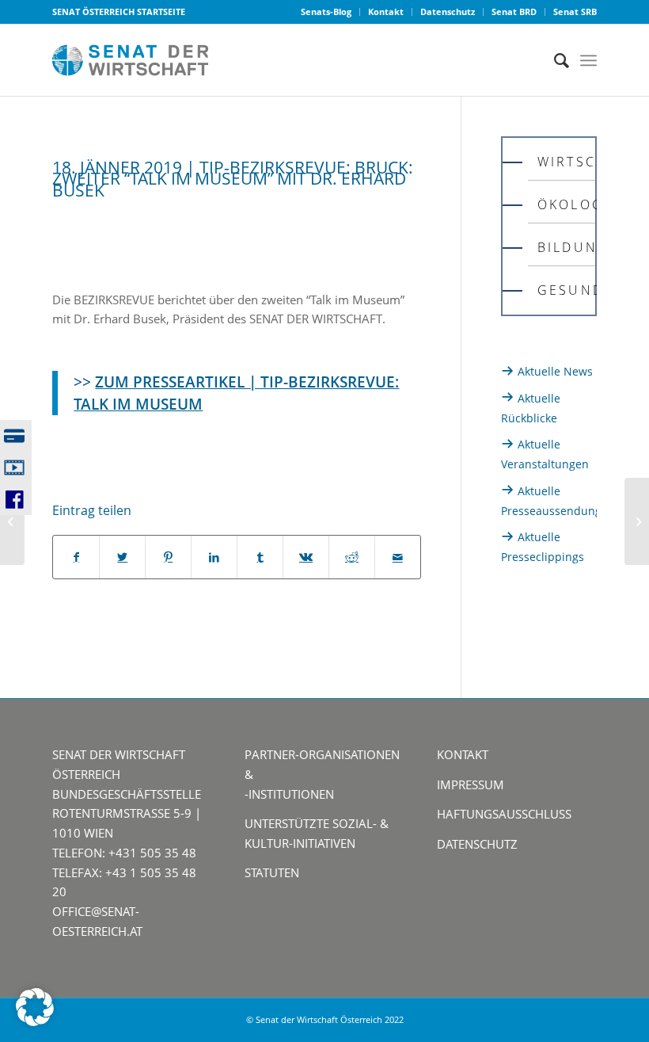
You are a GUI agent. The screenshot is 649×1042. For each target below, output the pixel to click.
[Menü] (588, 60)
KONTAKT (462, 754)
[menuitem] (326, 12)
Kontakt (386, 11)
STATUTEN (272, 872)
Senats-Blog (326, 11)
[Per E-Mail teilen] (397, 557)
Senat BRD (514, 11)
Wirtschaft (566, 161)
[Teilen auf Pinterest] (168, 557)
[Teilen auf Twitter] (122, 557)
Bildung (566, 247)
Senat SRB (575, 11)
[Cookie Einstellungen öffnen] (35, 1021)
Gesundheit (566, 290)
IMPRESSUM (470, 784)
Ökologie (566, 204)
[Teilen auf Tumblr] (260, 557)
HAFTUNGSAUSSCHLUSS (504, 814)
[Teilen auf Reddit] (351, 557)
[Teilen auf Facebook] (76, 557)
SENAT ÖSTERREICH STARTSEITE (118, 11)
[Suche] (553, 60)
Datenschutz (447, 11)
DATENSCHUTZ (477, 844)
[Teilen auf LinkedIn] (214, 557)
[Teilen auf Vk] (305, 557)
